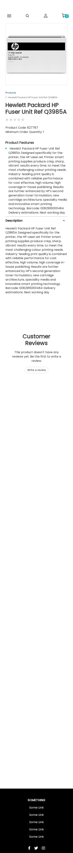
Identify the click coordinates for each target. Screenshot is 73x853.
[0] (64, 15)
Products (10, 92)
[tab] (36, 220)
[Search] (27, 16)
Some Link (36, 808)
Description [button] (13, 220)
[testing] (36, 6)
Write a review (36, 370)
